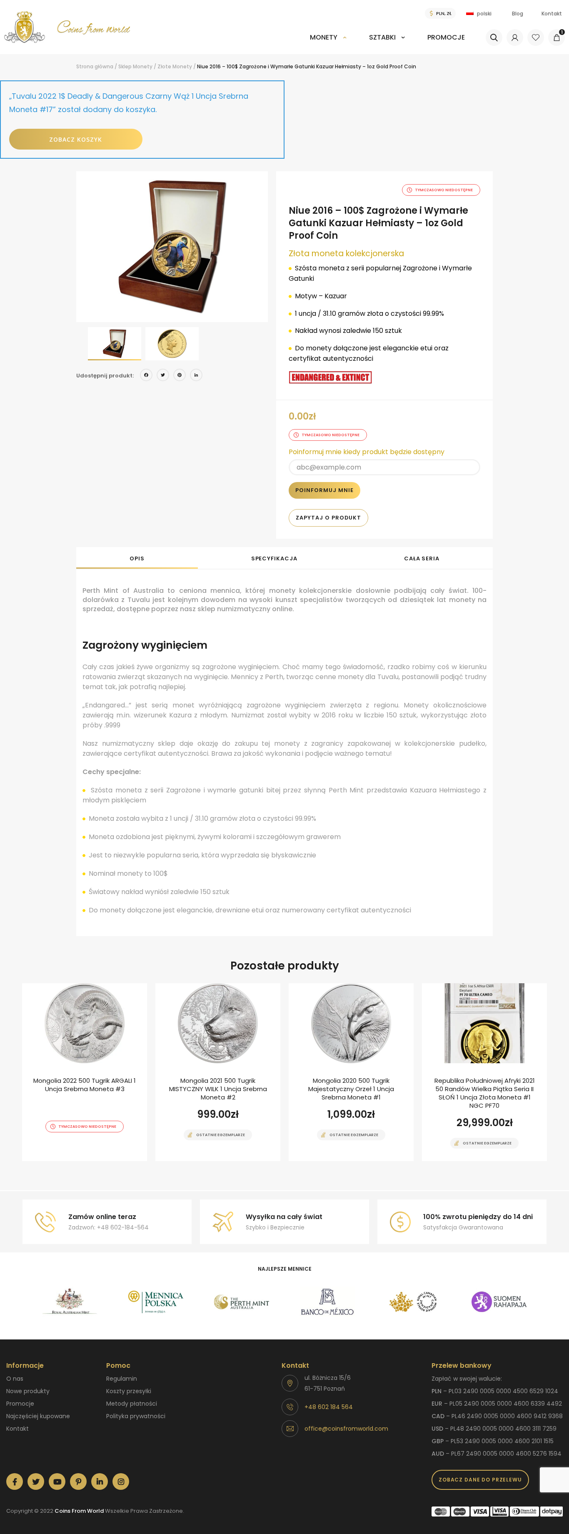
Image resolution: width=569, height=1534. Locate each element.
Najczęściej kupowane (38, 1416)
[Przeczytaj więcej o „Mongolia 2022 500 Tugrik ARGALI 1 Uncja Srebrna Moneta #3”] (70, 1160)
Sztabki (382, 37)
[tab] (137, 558)
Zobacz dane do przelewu (480, 1479)
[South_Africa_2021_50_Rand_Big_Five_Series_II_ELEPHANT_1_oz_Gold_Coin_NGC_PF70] (484, 1072)
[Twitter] (163, 376)
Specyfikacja (274, 558)
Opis (137, 558)
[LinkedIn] (196, 376)
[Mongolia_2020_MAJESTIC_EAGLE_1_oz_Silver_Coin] (351, 1072)
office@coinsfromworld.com (346, 1428)
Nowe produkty (28, 1391)
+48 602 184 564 (328, 1407)
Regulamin (121, 1378)
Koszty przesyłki (128, 1391)
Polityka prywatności (135, 1416)
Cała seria (421, 558)
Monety (323, 37)
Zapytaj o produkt (328, 517)
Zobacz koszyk (75, 139)
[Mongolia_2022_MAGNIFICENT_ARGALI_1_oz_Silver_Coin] (84, 1072)
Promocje (446, 37)
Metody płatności (131, 1403)
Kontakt (552, 13)
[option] (172, 246)
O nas (14, 1378)
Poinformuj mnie (324, 490)
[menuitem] (328, 43)
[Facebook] (146, 376)
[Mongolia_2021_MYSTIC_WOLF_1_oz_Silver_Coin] (217, 1072)
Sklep (125, 66)
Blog (517, 13)
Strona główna (94, 66)
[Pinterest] (179, 376)
